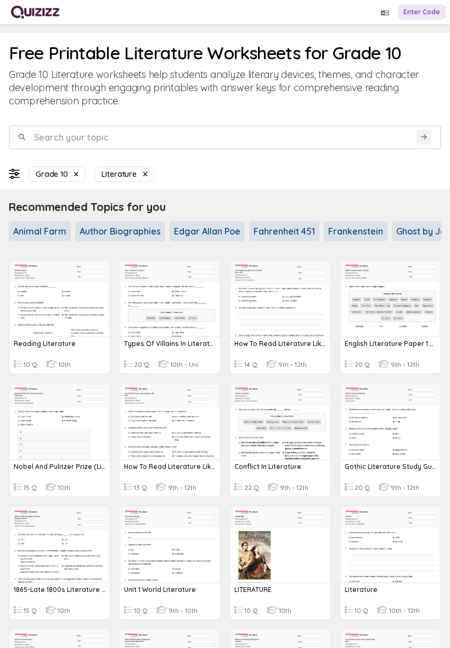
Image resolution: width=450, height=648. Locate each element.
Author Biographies (120, 231)
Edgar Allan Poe (207, 231)
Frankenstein (355, 231)
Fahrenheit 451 (284, 231)
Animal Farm (39, 231)
